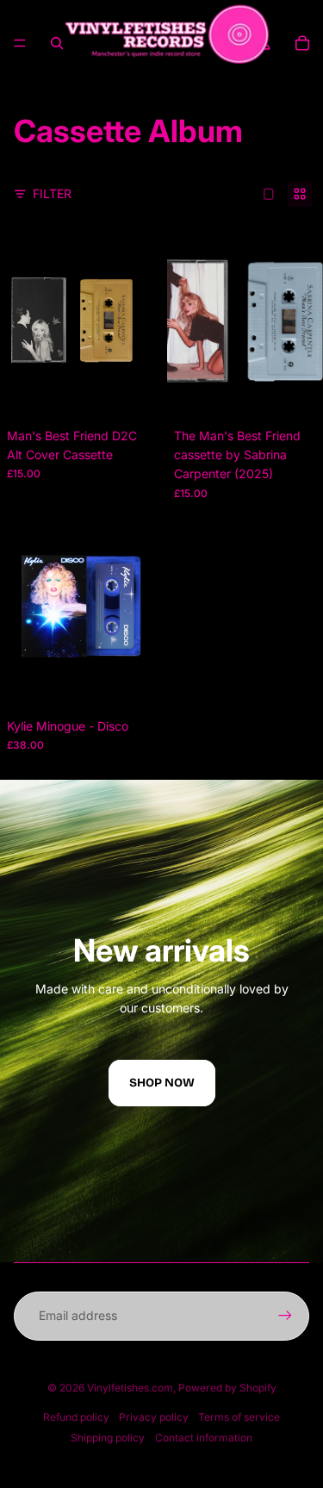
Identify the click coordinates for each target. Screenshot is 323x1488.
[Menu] (20, 43)
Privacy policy (154, 1416)
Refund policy (76, 1416)
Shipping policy (108, 1437)
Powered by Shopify (227, 1387)
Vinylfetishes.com (130, 1387)
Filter (52, 193)
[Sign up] (285, 1315)
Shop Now (162, 1082)
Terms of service (239, 1416)
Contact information (203, 1437)
